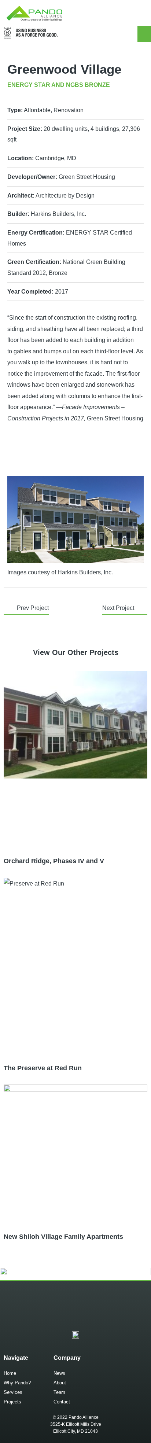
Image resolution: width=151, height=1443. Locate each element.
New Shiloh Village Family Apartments (63, 1236)
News (59, 1373)
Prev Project (33, 608)
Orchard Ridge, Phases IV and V (54, 861)
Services (13, 1392)
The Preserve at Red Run (43, 1068)
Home (10, 1373)
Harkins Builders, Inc (84, 572)
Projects (12, 1402)
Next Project (118, 608)
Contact (62, 1402)
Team (59, 1392)
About (60, 1382)
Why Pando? (17, 1382)
